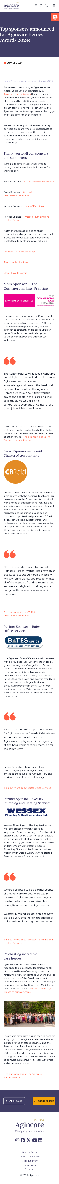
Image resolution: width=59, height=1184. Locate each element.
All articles (15, 1101)
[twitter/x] (29, 1140)
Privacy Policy (29, 1152)
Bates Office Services (36, 206)
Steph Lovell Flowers (15, 273)
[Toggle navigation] (54, 5)
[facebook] (23, 1140)
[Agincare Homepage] (11, 5)
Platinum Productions (16, 262)
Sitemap (29, 1169)
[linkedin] (41, 1140)
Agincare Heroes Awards (17, 94)
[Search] (41, 6)
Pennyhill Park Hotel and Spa (20, 251)
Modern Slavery (29, 1161)
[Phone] (46, 6)
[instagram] (18, 1140)
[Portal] (36, 5)
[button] (55, 17)
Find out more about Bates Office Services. (27, 788)
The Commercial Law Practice (37, 181)
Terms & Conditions (29, 1156)
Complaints (30, 1165)
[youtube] (35, 1140)
